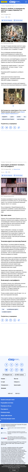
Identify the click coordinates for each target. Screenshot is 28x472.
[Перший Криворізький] (15, 1)
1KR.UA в (8, 20)
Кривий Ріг (4, 116)
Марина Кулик (17, 169)
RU (9, 17)
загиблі (18, 116)
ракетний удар (20, 119)
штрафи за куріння (6, 311)
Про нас (16, 378)
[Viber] (10, 127)
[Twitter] (14, 127)
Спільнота (16, 382)
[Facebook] (2, 127)
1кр (24, 116)
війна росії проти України (8, 119)
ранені (12, 116)
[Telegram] (6, 127)
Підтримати (4, 1)
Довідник (3, 388)
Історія (3, 382)
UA (6, 17)
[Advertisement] (14, 146)
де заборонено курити (12, 309)
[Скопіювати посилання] (18, 127)
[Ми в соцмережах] (6, 364)
